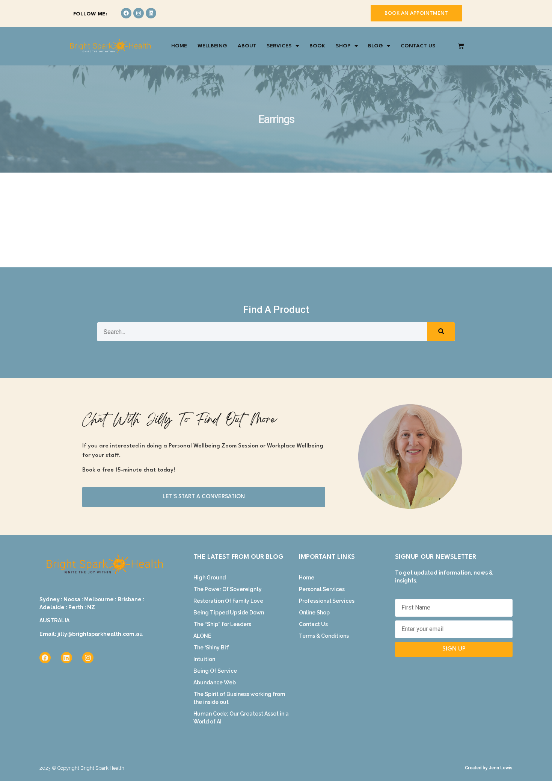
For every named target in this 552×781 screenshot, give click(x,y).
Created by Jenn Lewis (489, 767)
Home (179, 46)
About (247, 46)
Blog (375, 46)
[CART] (461, 46)
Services (279, 46)
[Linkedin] (151, 13)
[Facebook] (126, 13)
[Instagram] (138, 13)
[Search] (441, 331)
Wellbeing (212, 46)
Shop (343, 46)
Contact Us (418, 46)
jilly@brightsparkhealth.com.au (100, 634)
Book (317, 46)
